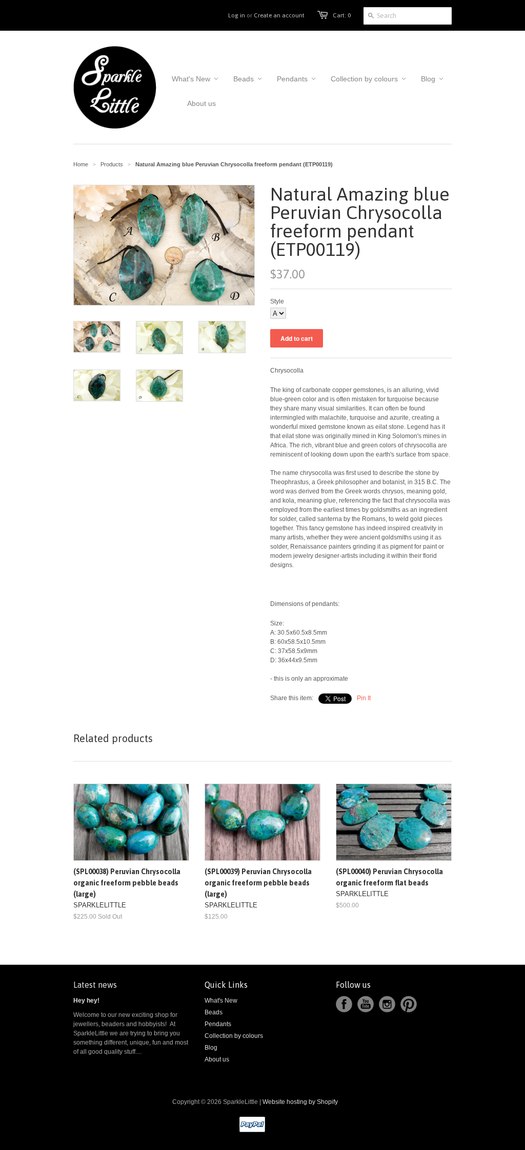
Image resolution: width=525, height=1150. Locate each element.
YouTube (365, 1004)
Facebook (344, 1004)
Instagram (387, 1004)
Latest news (95, 984)
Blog (211, 1047)
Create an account (279, 15)
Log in (236, 15)
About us (217, 1059)
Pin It (364, 698)
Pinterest (408, 1004)
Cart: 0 (342, 15)
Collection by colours (234, 1035)
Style (277, 301)
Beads (214, 1012)
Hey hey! (86, 1000)
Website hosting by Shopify (300, 1101)
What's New (221, 1000)
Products (111, 164)
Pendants (218, 1024)
